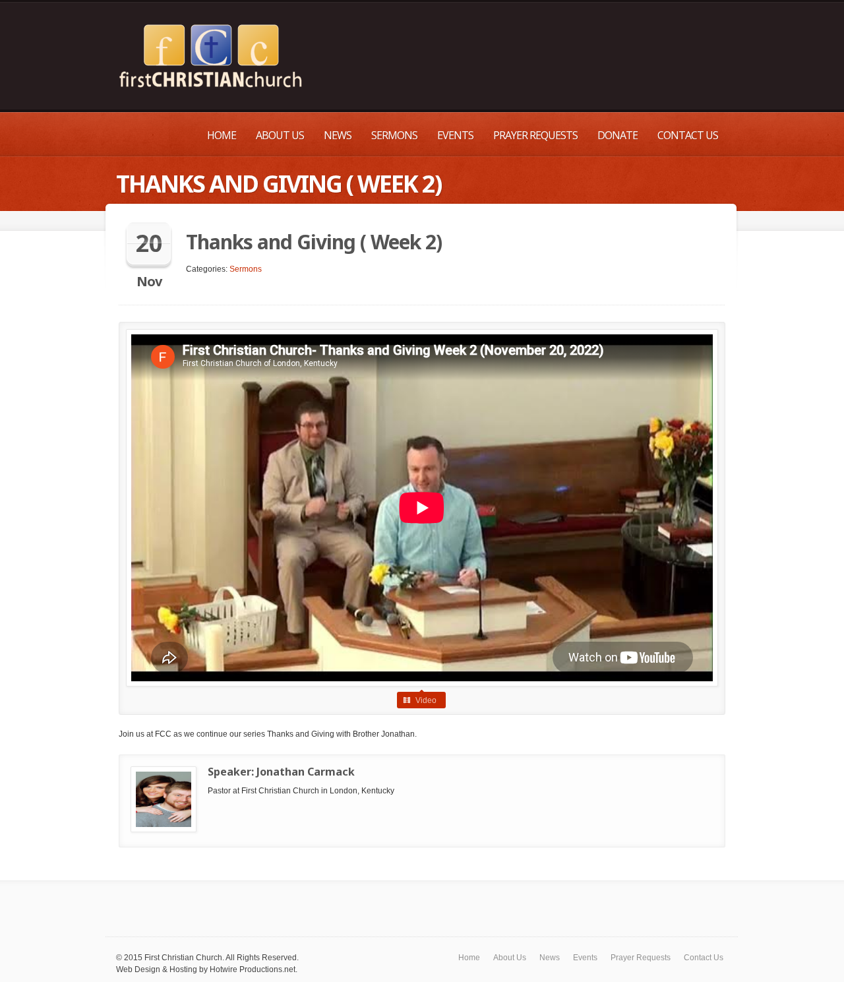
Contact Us (687, 135)
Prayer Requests (535, 135)
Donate (617, 135)
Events (455, 135)
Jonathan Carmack (305, 771)
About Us (280, 135)
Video (426, 700)
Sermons (394, 135)
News (337, 135)
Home (221, 135)
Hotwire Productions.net (252, 969)
